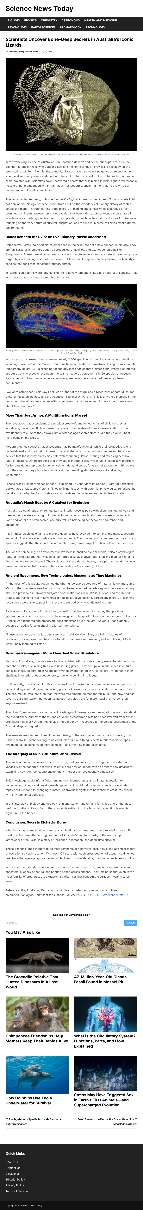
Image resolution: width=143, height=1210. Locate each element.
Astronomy (71, 20)
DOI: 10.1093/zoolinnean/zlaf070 (108, 895)
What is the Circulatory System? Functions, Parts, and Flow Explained (105, 1041)
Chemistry (49, 20)
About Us (12, 1162)
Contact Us (13, 1168)
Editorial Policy (15, 1179)
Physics (30, 20)
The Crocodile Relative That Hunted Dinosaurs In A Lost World (32, 982)
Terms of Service (17, 1191)
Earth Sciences (43, 27)
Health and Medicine (100, 20)
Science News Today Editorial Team (22, 51)
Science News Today (39, 8)
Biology (14, 20)
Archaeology (70, 27)
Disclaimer (12, 1173)
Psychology (17, 27)
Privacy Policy (15, 1185)
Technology (95, 27)
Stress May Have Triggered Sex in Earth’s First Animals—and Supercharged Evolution (104, 1099)
